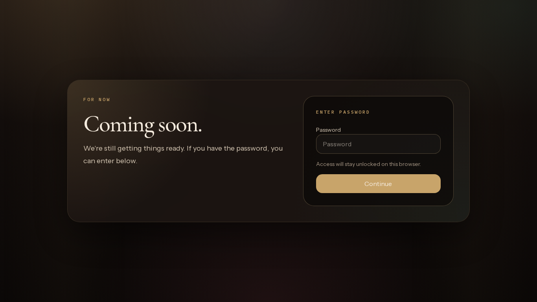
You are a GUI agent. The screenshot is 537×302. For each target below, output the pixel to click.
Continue (378, 184)
